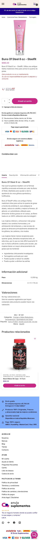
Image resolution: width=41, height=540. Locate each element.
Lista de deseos (7, 471)
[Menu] (5, 4)
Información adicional (28, 175)
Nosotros (5, 438)
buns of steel (13, 322)
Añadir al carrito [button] (19, 385)
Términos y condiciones (10, 485)
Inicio (3, 17)
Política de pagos (8, 494)
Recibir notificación (23, 165)
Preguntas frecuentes (10, 465)
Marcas (4, 441)
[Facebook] (14, 523)
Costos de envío (8, 474)
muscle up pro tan (25, 322)
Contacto (5, 450)
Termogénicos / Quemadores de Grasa (19, 319)
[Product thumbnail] (8, 162)
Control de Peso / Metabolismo (17, 17)
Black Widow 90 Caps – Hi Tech (14, 379)
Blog (3, 444)
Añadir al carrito (25, 101)
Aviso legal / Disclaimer (10, 497)
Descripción (13, 175)
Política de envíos (8, 488)
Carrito (4, 468)
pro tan (34, 322)
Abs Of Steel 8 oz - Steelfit (25, 160)
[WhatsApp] (3, 523)
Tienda (4, 447)
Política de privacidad (10, 482)
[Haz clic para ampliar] (20, 38)
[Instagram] (19, 523)
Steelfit (21, 324)
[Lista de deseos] (35, 338)
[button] (35, 4)
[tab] (4, 174)
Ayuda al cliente (8, 462)
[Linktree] (8, 523)
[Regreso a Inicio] (20, 504)
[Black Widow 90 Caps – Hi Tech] (19, 354)
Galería (4, 175)
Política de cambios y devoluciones (15, 491)
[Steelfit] (20, 89)
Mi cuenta (5, 459)
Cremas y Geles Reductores (23, 317)
